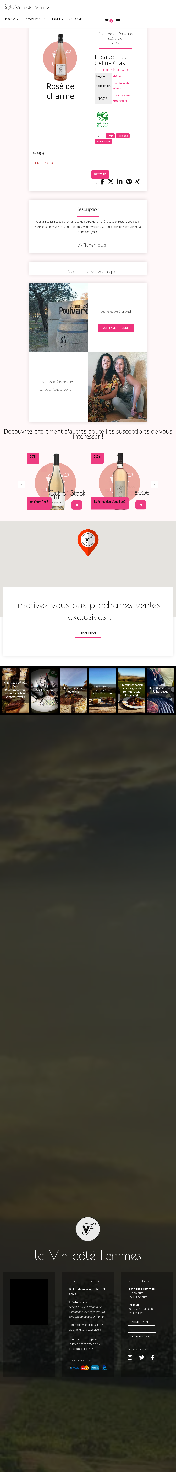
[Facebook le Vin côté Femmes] (152, 1357)
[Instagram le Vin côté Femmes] (130, 1357)
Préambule (120, 481)
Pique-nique (103, 141)
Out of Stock (131, 492)
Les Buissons (56, 481)
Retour (100, 174)
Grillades (123, 135)
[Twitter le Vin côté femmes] (141, 1357)
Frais (110, 135)
